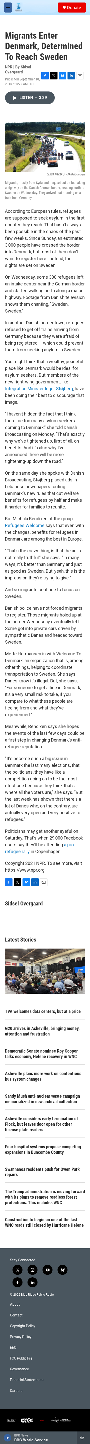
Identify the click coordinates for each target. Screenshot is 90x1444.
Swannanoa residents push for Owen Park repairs (42, 1172)
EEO (13, 1348)
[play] (7, 1437)
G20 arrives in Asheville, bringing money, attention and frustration (42, 1031)
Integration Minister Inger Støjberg (39, 388)
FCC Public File (21, 1358)
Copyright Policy (22, 1326)
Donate (74, 7)
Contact (16, 1315)
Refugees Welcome (24, 525)
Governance (19, 1369)
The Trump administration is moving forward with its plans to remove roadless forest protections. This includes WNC (45, 1197)
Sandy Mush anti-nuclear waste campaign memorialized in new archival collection (42, 1098)
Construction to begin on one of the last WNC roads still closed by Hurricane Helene (44, 1222)
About (15, 1304)
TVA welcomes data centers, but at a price (43, 1011)
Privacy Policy (21, 1337)
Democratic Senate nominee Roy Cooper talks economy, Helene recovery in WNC (41, 1053)
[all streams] (83, 1437)
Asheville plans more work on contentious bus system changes (43, 1076)
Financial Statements (27, 1380)
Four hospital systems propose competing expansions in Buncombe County (43, 1149)
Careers (16, 1391)
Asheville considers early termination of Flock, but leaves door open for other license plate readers (41, 1124)
